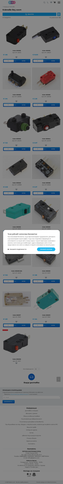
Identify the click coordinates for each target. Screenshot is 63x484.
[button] (17, 249)
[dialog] (31, 242)
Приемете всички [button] (46, 249)
